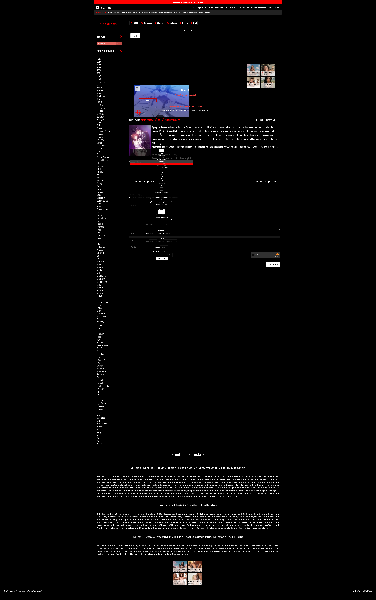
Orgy (99, 310)
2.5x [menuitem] (162, 172)
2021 (99, 73)
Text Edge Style (157, 251)
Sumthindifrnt (102, 371)
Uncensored (101, 409)
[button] (161, 153)
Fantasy (100, 171)
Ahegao (100, 90)
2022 (99, 76)
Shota (99, 362)
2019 (99, 67)
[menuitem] (161, 178)
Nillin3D (100, 296)
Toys (98, 394)
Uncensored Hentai (144, 12)
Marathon (100, 267)
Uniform (100, 412)
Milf (98, 273)
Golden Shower (102, 209)
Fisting (99, 183)
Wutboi (99, 429)
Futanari (100, 191)
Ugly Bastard (102, 403)
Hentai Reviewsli (204, 12)
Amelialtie (101, 96)
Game (99, 194)
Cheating (100, 122)
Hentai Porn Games (157, 12)
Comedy (100, 134)
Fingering (100, 180)
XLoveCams (187, 2)
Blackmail (101, 110)
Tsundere (100, 400)
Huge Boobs (101, 223)
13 (267, 119)
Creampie (100, 139)
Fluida (360, 591)
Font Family (154, 255)
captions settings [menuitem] (161, 202)
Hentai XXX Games (192, 12)
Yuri (98, 440)
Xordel (99, 435)
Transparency (160, 225)
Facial (99, 168)
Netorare (100, 290)
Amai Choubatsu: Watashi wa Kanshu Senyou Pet (155, 119)
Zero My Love (102, 443)
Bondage (100, 116)
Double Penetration (104, 157)
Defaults (159, 258)
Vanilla (99, 414)
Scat (98, 357)
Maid (99, 264)
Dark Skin (100, 142)
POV (98, 328)
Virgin (99, 420)
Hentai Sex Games (131, 12)
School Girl (101, 359)
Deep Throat (102, 145)
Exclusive (173, 22)
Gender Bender (103, 200)
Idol (98, 232)
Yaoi (98, 438)
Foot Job (100, 186)
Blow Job (160, 22)
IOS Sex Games (168, 12)
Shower (100, 365)
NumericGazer (102, 301)
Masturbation (102, 270)
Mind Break (101, 275)
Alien (99, 93)
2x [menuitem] (161, 174)
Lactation (100, 252)
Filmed (99, 177)
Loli (98, 258)
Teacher (100, 377)
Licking (185, 22)
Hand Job (100, 212)
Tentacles (100, 383)
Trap (98, 397)
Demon (99, 148)
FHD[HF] (135, 35)
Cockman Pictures (104, 131)
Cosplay (100, 136)
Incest (99, 238)
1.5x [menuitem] (162, 176)
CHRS (99, 125)
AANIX (99, 87)
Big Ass (100, 105)
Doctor (99, 154)
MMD (99, 284)
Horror (99, 220)
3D (98, 84)
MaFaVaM (101, 261)
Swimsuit (100, 374)
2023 (99, 79)
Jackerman (101, 246)
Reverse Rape (102, 345)
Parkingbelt (101, 316)
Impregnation (102, 235)
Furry (99, 189)
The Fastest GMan (104, 385)
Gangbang (101, 197)
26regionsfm (102, 81)
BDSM (99, 102)
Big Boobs (148, 22)
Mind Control (102, 278)
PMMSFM (100, 322)
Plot (195, 22)
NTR (98, 299)
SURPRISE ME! (109, 24)
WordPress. (368, 591)
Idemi (99, 229)
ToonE (99, 391)
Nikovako (100, 293)
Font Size (157, 247)
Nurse (99, 304)
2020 (99, 70)
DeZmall (100, 151)
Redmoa (100, 342)
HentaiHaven (102, 217)
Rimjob (99, 351)
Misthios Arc (102, 281)
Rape (99, 336)
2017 (99, 61)
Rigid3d (100, 348)
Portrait (100, 325)
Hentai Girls (177, 2)
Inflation (100, 241)
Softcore (100, 368)
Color (147, 225)
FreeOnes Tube (112, 12)
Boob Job (100, 119)
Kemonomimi (102, 249)
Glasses (100, 206)
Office (99, 307)
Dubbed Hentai (102, 160)
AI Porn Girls (198, 2)
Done (165, 258)
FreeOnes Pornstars (188, 454)
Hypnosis (100, 226)
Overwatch (101, 313)
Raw (98, 339)
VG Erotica (101, 417)
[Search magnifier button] (120, 43)
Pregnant (100, 330)
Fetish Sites (121, 12)
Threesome (101, 388)
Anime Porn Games (180, 12)
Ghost (99, 203)
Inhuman (100, 244)
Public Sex (101, 333)
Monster (100, 287)
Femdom (100, 174)
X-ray (99, 432)
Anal (98, 99)
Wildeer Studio (102, 426)
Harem (99, 215)
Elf (98, 162)
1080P (136, 22)
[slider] (161, 162)
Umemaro (100, 406)
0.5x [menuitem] (162, 180)
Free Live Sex (101, 12)
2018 (99, 64)
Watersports (102, 423)
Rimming (100, 354)
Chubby (100, 128)
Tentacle (100, 380)
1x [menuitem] (161, 178)
